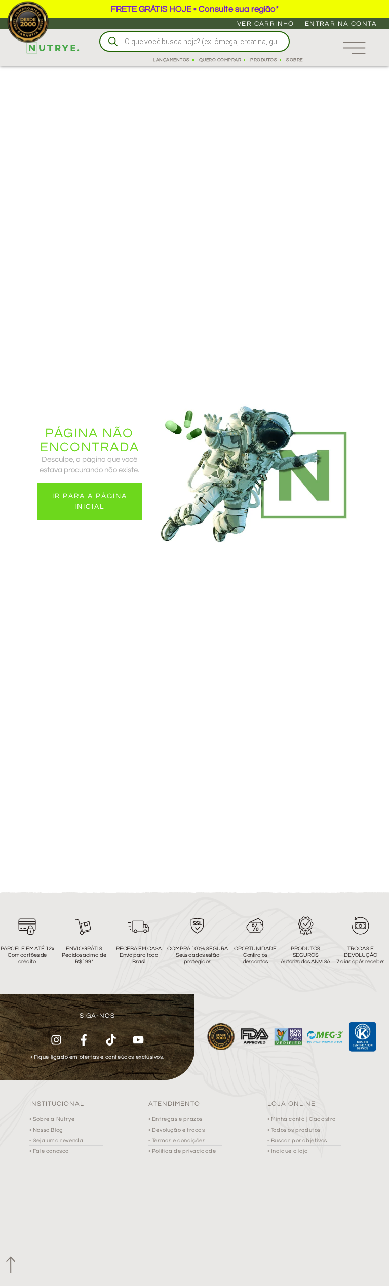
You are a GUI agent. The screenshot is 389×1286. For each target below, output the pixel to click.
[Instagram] (56, 1040)
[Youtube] (138, 1040)
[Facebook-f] (83, 1040)
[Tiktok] (111, 1040)
